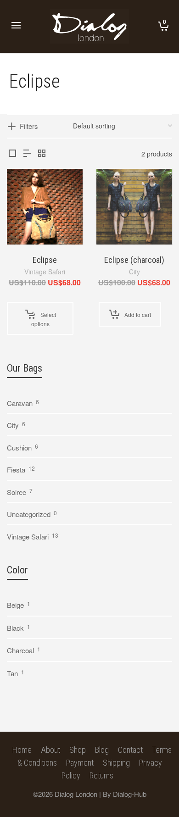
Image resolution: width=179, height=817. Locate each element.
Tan (12, 673)
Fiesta (16, 469)
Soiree (16, 492)
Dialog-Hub (129, 794)
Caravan (20, 403)
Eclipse (45, 260)
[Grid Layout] (41, 153)
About (50, 750)
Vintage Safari (44, 271)
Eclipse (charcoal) (134, 260)
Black (15, 628)
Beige (15, 605)
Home (22, 750)
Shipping (116, 762)
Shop (77, 750)
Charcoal (20, 650)
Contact (130, 750)
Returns (101, 775)
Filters (29, 126)
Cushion (19, 447)
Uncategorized (28, 514)
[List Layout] (27, 153)
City (134, 271)
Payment (80, 762)
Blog (102, 750)
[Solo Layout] (12, 153)
